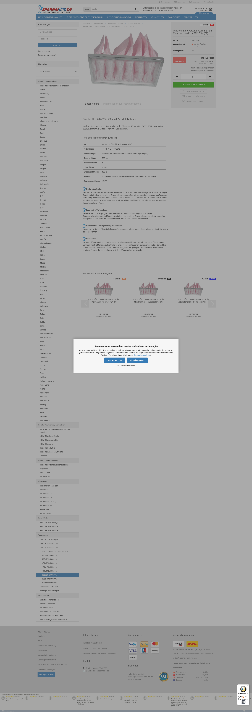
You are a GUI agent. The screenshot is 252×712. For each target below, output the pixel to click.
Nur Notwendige (115, 360)
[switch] (243, 702)
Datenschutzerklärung (142, 355)
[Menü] (247, 686)
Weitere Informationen (126, 366)
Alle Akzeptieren (137, 360)
